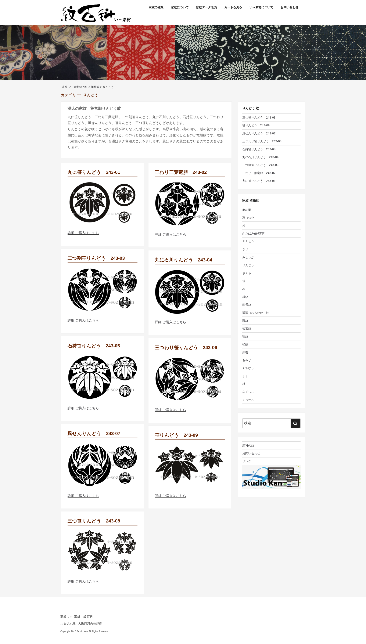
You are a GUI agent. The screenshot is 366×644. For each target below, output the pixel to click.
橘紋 (245, 297)
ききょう (248, 241)
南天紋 (246, 304)
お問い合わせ (289, 7)
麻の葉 (246, 209)
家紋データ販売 (206, 7)
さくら (246, 273)
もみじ (246, 360)
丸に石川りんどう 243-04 (183, 260)
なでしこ (248, 391)
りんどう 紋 (250, 108)
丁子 (245, 376)
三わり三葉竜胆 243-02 (181, 172)
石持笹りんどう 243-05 (94, 345)
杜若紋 (246, 328)
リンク (246, 461)
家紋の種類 (156, 7)
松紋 (245, 344)
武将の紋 (248, 445)
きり (245, 249)
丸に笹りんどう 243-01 (94, 172)
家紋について (180, 7)
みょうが (248, 257)
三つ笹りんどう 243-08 (94, 521)
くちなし (248, 368)
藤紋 (245, 320)
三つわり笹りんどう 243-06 (186, 347)
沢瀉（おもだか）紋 (255, 312)
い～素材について (261, 7)
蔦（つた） (249, 217)
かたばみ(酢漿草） (254, 233)
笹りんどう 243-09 (176, 435)
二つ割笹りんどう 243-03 (96, 258)
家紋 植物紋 (250, 200)
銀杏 (245, 352)
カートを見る (233, 7)
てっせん (248, 399)
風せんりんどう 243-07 (94, 433)
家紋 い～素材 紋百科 (76, 616)
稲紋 (245, 336)
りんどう (248, 265)
